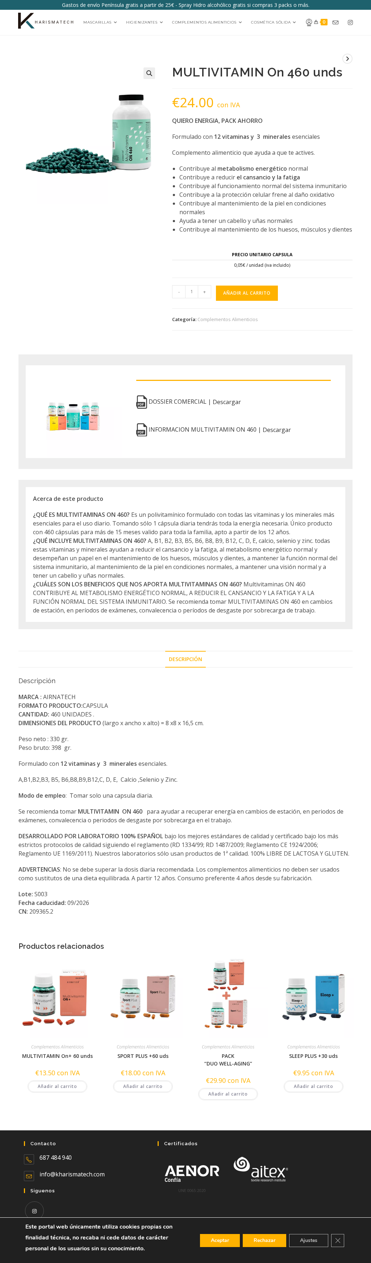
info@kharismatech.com (72, 1174)
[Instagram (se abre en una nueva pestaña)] (350, 22)
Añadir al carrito (247, 293)
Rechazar (264, 1240)
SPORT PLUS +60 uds (142, 1055)
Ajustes (308, 1240)
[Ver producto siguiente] (347, 59)
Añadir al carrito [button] (57, 1086)
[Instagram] (34, 1210)
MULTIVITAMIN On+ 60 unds (57, 1055)
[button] (149, 73)
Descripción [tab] (185, 659)
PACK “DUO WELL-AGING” (228, 1059)
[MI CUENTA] (306, 22)
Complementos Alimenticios (227, 319)
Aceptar (220, 1240)
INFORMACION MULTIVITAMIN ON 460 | (219, 429)
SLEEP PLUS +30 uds (313, 1055)
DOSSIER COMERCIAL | (194, 402)
